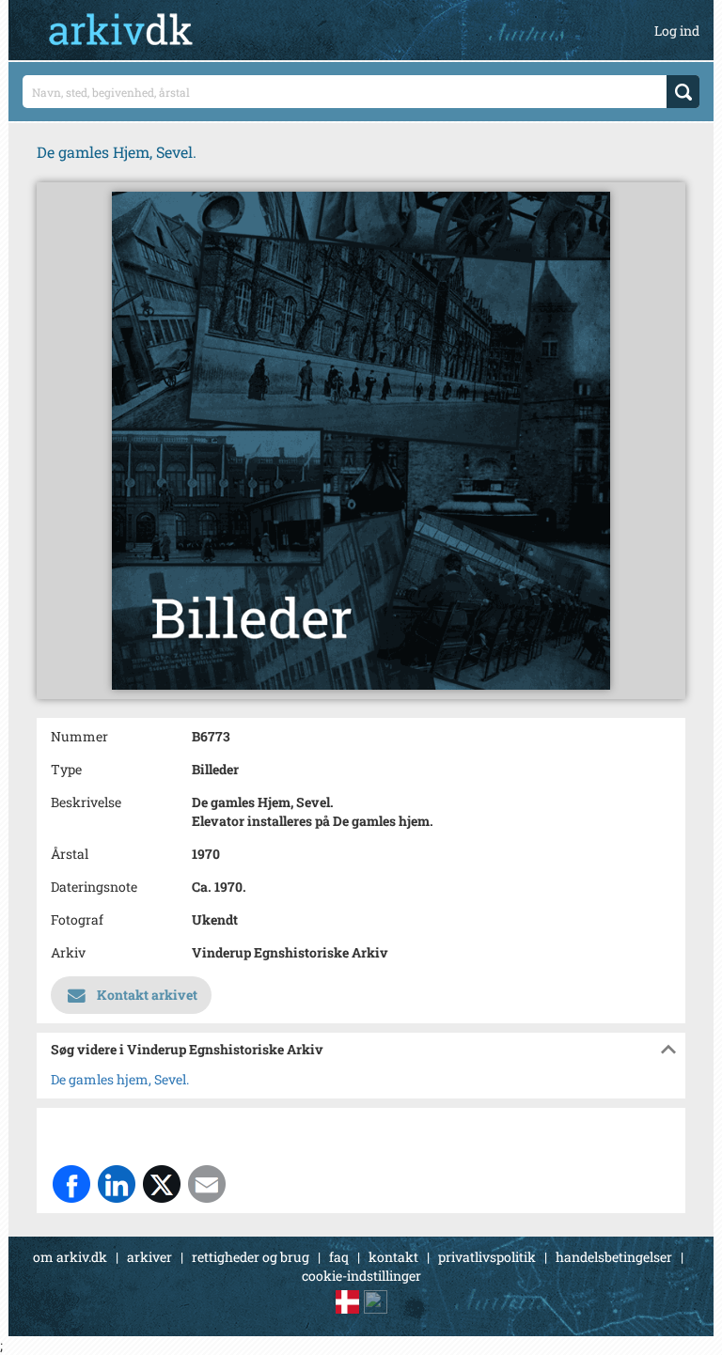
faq (339, 1257)
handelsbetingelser (614, 1257)
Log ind (676, 30)
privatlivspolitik (487, 1257)
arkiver (149, 1257)
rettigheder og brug (250, 1257)
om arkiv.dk (70, 1257)
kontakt (393, 1257)
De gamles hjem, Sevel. (120, 1079)
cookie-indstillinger (361, 1276)
